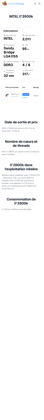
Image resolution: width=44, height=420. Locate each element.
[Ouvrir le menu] (39, 3)
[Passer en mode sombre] (35, 3)
